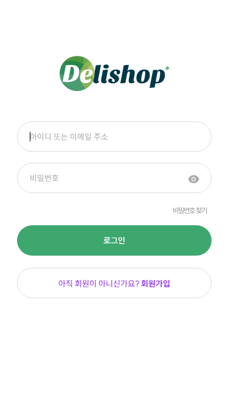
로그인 (114, 241)
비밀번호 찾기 (190, 210)
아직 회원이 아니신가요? (114, 284)
